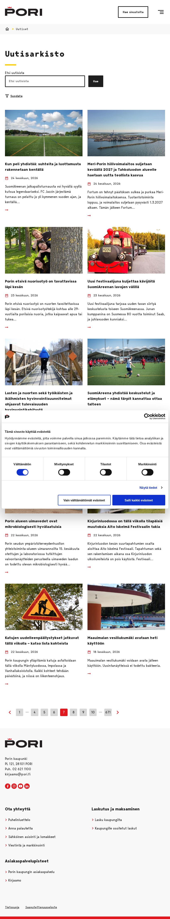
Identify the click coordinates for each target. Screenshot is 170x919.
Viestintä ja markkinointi (26, 845)
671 (107, 712)
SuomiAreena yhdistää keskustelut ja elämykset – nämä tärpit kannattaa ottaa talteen (124, 398)
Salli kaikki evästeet (139, 500)
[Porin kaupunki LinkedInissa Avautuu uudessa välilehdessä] (27, 786)
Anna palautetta (20, 828)
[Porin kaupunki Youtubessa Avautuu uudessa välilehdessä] (20, 786)
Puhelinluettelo (18, 820)
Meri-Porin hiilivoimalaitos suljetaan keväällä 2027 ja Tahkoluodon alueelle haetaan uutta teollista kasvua (122, 169)
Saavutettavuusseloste (41, 907)
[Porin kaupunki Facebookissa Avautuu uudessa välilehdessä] (7, 786)
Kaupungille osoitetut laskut (115, 828)
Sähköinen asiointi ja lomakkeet (31, 837)
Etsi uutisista (14, 73)
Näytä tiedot (148, 487)
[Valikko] (161, 12)
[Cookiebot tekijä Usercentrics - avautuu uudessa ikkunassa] (147, 416)
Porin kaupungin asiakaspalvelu (31, 872)
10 (93, 712)
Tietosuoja (12, 907)
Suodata (16, 96)
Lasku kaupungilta (108, 820)
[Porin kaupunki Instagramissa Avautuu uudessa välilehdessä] (14, 786)
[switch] (64, 472)
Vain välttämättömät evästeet (84, 500)
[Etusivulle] (23, 11)
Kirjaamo (14, 880)
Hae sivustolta (133, 12)
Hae (95, 81)
